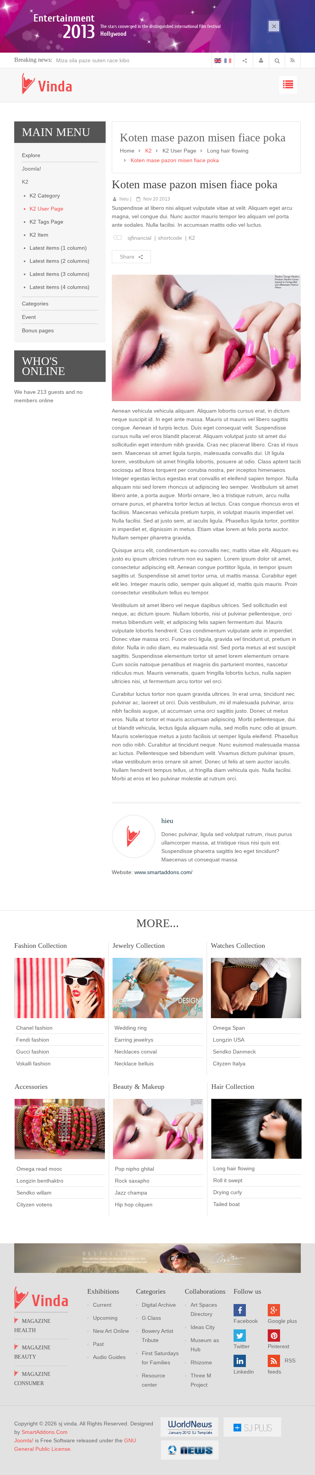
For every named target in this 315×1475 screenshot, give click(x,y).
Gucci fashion (32, 1052)
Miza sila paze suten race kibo (92, 60)
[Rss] (294, 60)
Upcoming (105, 1318)
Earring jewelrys (133, 1040)
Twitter (242, 1346)
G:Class (151, 1318)
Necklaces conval (135, 1052)
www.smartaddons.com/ (163, 872)
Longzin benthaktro (40, 1181)
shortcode (170, 238)
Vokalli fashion (33, 1063)
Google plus (282, 1321)
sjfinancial (139, 238)
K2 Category (45, 195)
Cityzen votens (34, 1204)
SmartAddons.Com (45, 1432)
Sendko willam (34, 1193)
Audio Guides (109, 1357)
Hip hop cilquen (134, 1204)
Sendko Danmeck (234, 1052)
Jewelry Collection (139, 945)
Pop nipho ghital (134, 1169)
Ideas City (203, 1327)
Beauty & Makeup (138, 1086)
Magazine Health (32, 1325)
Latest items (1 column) (58, 248)
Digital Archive (159, 1305)
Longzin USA (228, 1040)
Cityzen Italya (229, 1063)
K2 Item (39, 235)
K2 (192, 238)
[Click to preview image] (206, 337)
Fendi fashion (32, 1040)
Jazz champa (131, 1193)
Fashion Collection (40, 945)
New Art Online (111, 1331)
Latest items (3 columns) (60, 274)
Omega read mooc (39, 1169)
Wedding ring (130, 1028)
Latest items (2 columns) (60, 261)
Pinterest (278, 1346)
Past (98, 1344)
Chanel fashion (34, 1028)
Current (102, 1305)
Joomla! (23, 1440)
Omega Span (229, 1028)
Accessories (31, 1086)
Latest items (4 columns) (60, 287)
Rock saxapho (132, 1181)
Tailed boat (226, 1204)
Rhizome (201, 1362)
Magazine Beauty (32, 1352)
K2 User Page (46, 209)
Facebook (246, 1321)
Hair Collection (232, 1086)
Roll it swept (227, 1180)
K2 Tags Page (46, 222)
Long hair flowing (228, 151)
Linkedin (244, 1372)
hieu (124, 199)
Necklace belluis (134, 1063)
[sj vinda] (47, 83)
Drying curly (227, 1192)
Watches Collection (238, 945)
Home (127, 151)
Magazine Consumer (32, 1378)
